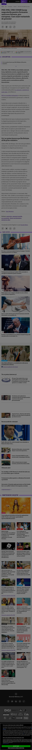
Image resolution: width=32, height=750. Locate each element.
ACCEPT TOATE (16, 746)
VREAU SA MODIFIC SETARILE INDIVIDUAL (16, 747)
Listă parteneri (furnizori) (6, 743)
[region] (16, 736)
